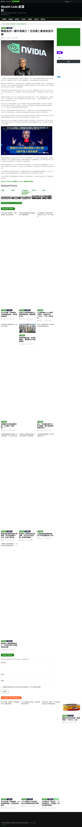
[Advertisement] (69, 37)
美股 (4, 203)
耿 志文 (41, 538)
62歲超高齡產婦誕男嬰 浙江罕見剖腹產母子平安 (45, 534)
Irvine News (31, 822)
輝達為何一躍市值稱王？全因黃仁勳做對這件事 (16, 24)
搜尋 (59, 53)
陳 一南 (4, 37)
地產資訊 (30, 19)
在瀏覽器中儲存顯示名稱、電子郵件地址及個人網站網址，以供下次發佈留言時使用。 (22, 687)
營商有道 (43, 19)
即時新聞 (4, 19)
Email (2, 680)
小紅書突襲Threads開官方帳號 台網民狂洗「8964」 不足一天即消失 (45, 315)
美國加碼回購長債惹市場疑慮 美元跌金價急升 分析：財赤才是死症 (9, 535)
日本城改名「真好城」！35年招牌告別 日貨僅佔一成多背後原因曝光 (51, 803)
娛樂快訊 (17, 19)
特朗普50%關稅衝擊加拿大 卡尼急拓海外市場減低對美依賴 (9, 645)
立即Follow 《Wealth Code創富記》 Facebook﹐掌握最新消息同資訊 (17, 181)
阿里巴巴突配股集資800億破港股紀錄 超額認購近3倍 (27, 314)
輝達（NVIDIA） (11, 203)
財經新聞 (11, 19)
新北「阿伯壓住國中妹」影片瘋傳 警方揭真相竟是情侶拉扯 (45, 426)
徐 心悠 (41, 430)
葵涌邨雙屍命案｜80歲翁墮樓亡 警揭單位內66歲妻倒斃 (27, 339)
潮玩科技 (36, 19)
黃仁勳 (19, 203)
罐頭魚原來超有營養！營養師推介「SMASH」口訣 (71, 719)
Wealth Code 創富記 (12, 8)
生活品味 (23, 19)
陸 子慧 (4, 319)
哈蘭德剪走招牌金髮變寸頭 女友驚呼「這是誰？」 (9, 426)
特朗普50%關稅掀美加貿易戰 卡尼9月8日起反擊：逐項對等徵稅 (27, 535)
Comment (3, 662)
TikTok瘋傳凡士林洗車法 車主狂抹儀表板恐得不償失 (30, 802)
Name (2, 674)
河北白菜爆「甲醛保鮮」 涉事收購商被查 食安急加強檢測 (9, 314)
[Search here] (80, 19)
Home (3, 24)
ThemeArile (3, 824)
